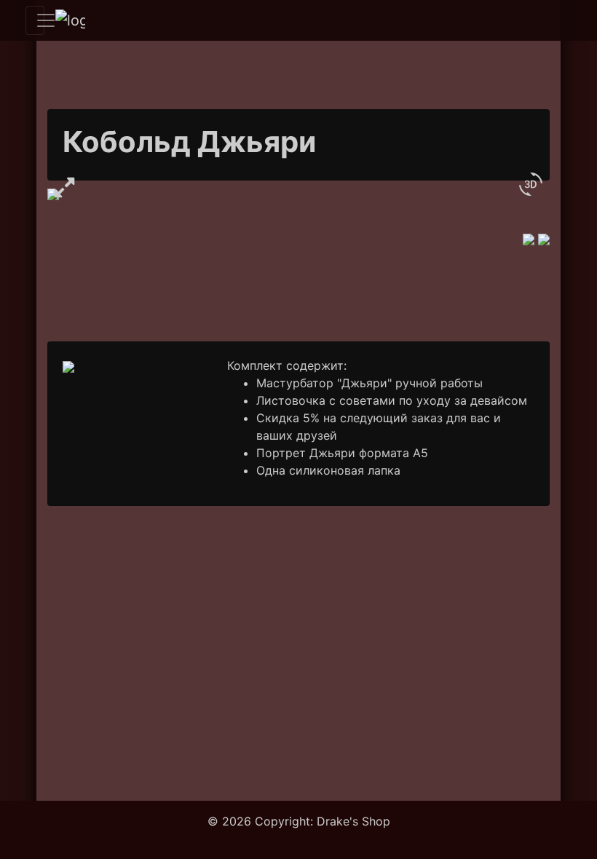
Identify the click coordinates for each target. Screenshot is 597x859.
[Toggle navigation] (34, 20)
